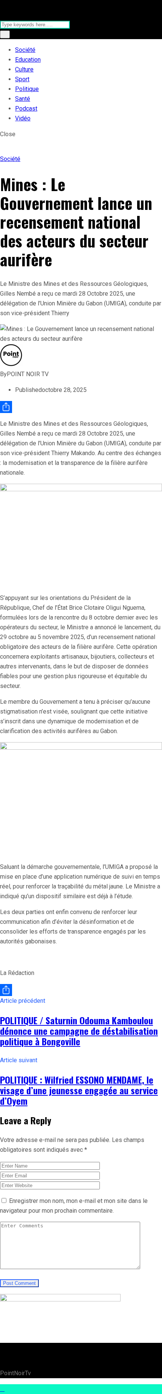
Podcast (26, 108)
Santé (22, 98)
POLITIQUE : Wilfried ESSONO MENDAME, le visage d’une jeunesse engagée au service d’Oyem (79, 1090)
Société (25, 49)
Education (28, 59)
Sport (22, 79)
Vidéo (23, 118)
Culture (24, 69)
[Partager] (81, 407)
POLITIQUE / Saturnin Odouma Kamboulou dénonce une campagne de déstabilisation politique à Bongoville (79, 1030)
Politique (27, 89)
